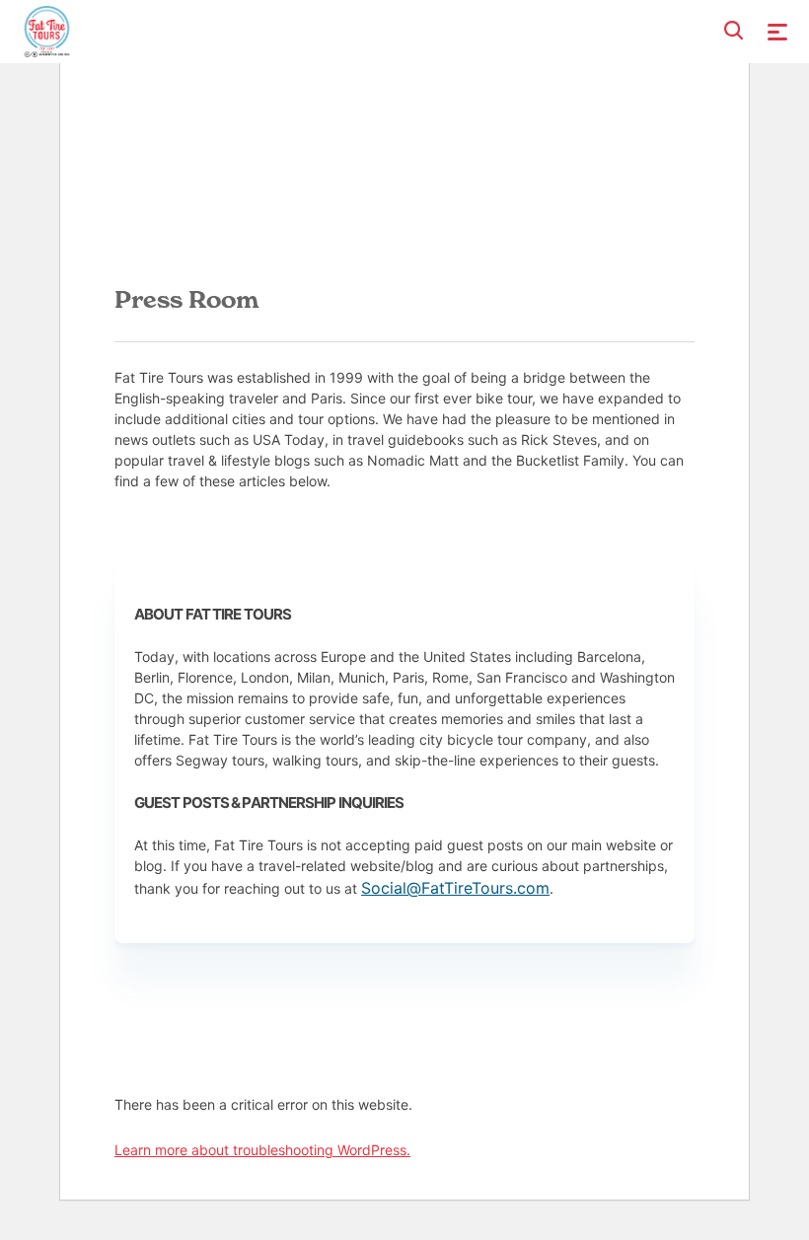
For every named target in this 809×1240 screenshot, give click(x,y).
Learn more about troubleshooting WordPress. (262, 1149)
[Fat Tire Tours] (47, 29)
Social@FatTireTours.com (455, 888)
